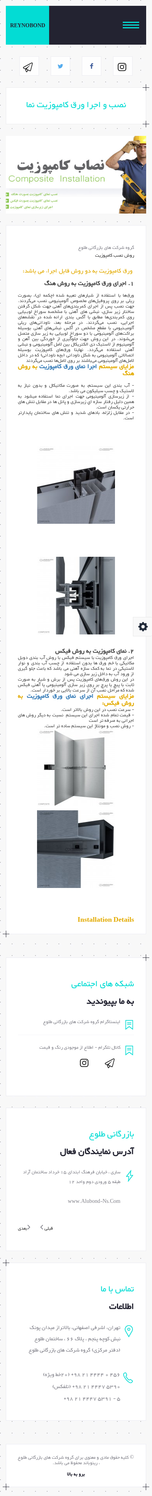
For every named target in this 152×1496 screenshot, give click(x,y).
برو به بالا (76, 1474)
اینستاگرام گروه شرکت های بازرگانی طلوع (81, 1022)
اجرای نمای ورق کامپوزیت (60, 696)
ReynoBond (27, 26)
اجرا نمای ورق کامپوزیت (68, 366)
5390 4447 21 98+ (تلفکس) (86, 1387)
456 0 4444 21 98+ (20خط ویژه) (81, 1375)
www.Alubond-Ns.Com (94, 1201)
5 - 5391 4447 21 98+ (92, 1399)
